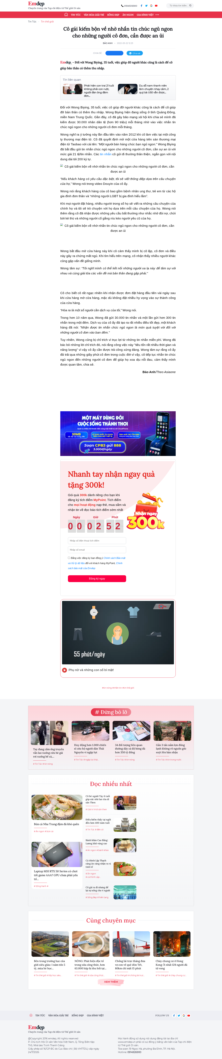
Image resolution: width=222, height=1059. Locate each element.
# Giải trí (90, 809)
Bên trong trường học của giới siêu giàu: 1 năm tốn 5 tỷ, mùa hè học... (49, 964)
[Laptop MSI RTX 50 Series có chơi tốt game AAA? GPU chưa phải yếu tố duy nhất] (57, 854)
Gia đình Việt (145, 14)
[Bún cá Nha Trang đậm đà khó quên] (57, 807)
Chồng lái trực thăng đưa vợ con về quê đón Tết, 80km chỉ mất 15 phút (130, 964)
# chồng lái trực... (136, 975)
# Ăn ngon (39, 831)
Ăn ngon (128, 14)
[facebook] (142, 6)
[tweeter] (146, 6)
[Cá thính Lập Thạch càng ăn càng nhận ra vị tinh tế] (125, 869)
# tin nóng (48, 764)
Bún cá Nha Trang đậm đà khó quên (56, 824)
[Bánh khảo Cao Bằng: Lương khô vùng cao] (125, 845)
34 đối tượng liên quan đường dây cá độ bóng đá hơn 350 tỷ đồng (130, 748)
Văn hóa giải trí (94, 14)
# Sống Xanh (40, 886)
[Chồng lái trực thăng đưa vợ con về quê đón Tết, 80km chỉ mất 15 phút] (131, 944)
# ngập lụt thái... (91, 759)
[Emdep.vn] (37, 4)
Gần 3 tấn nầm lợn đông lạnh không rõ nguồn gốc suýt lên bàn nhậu (171, 748)
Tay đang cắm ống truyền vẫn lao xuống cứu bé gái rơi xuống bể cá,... (48, 753)
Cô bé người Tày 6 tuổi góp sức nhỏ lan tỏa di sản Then (98, 799)
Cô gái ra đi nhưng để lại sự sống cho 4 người (98, 889)
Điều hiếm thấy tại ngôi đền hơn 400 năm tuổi (98, 821)
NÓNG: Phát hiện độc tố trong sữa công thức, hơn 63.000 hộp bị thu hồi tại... (90, 964)
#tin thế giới (128, 688)
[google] (151, 6)
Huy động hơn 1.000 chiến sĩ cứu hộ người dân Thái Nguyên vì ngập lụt (90, 748)
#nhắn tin (117, 688)
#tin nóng (107, 688)
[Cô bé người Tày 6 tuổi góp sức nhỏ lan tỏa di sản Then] (125, 803)
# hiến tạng (102, 897)
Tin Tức (32, 21)
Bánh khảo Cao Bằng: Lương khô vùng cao (97, 842)
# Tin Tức (37, 764)
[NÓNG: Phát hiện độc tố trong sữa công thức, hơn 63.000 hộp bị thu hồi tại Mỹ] (91, 944)
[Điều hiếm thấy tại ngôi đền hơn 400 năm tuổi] (125, 825)
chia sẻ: (97, 53)
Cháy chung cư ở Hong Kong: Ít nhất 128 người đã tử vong (171, 964)
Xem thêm (111, 981)
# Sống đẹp (91, 897)
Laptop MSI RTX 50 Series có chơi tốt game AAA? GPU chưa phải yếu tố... (56, 875)
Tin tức (76, 14)
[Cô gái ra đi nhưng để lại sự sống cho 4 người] (125, 892)
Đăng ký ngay (97, 578)
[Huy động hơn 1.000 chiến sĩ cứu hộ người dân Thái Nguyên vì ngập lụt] (90, 731)
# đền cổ (99, 829)
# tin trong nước (173, 759)
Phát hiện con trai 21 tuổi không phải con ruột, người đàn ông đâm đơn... (99, 90)
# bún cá (49, 831)
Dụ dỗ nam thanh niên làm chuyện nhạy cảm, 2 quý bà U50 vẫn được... (154, 89)
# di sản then (100, 809)
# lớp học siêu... (54, 975)
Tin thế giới (47, 21)
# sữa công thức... (96, 975)
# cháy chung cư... (178, 975)
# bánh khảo (103, 850)
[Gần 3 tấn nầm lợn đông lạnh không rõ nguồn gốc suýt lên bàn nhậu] (172, 731)
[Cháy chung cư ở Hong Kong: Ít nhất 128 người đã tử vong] (172, 944)
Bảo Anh (108, 43)
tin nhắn (105, 154)
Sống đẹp (113, 14)
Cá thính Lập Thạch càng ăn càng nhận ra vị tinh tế (98, 863)
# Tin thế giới (40, 975)
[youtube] (156, 6)
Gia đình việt (95, 1015)
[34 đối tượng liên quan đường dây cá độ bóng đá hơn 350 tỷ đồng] (131, 731)
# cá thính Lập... (93, 877)
